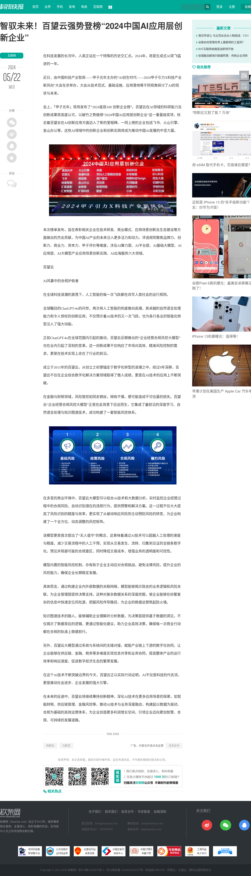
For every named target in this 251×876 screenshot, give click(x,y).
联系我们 (111, 811)
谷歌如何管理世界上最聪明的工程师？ (221, 42)
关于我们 (95, 811)
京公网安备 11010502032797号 (124, 870)
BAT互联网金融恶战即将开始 (215, 49)
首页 (35, 6)
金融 (50, 397)
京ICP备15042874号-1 (91, 870)
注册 (232, 6)
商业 (120, 230)
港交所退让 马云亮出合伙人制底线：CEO (222, 35)
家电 (72, 6)
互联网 (98, 6)
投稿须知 (160, 811)
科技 (50, 56)
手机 (60, 6)
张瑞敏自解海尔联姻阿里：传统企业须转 (222, 55)
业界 (48, 6)
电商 (84, 6)
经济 (89, 661)
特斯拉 (50, 745)
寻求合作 (173, 745)
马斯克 (66, 745)
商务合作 (127, 811)
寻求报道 (143, 811)
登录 (219, 6)
